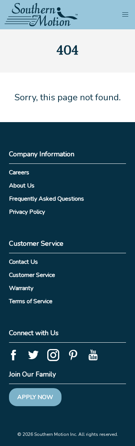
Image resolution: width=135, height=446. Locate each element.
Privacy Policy (27, 212)
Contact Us (23, 262)
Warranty (21, 288)
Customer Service (32, 275)
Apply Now (35, 397)
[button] (125, 14)
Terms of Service (30, 301)
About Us (21, 185)
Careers (19, 172)
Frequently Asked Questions (46, 199)
